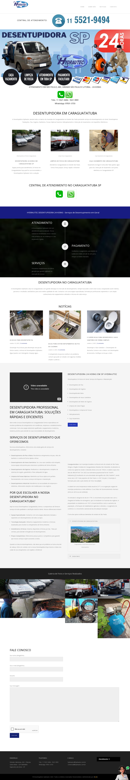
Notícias (103, 6)
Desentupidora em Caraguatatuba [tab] (85, 521)
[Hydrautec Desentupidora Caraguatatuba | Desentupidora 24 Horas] (61, 94)
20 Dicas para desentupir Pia (21, 340)
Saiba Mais (72, 424)
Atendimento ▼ (104, 759)
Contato (113, 6)
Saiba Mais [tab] (76, 556)
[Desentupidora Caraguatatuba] (69, 94)
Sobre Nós (92, 6)
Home (82, 6)
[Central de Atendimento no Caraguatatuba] (80, 20)
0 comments (23, 343)
